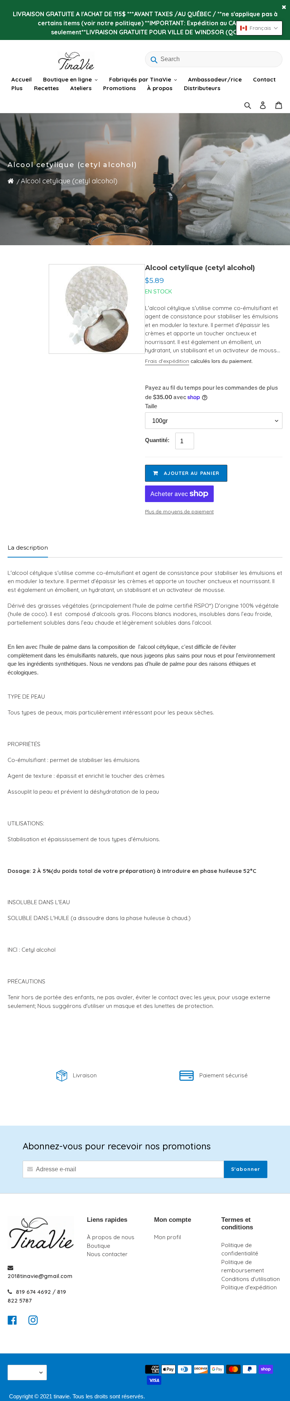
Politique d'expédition (249, 1287)
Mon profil (167, 1237)
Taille (151, 406)
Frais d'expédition (167, 361)
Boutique (98, 1245)
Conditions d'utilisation (250, 1279)
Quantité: (157, 440)
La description (28, 547)
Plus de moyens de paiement (179, 511)
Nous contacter (107, 1254)
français (25, 1372)
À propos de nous (110, 1237)
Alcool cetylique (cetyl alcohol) (69, 181)
